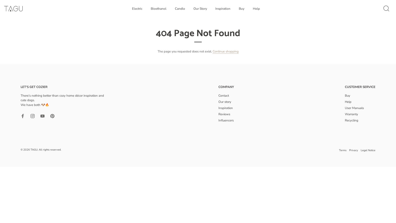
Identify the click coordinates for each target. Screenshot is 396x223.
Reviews (224, 114)
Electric (137, 9)
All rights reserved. (50, 150)
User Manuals (354, 108)
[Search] (386, 8)
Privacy (353, 150)
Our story (224, 102)
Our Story (200, 9)
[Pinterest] (52, 116)
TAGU (34, 150)
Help (256, 9)
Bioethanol (158, 9)
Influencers (226, 120)
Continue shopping (226, 51)
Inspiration (222, 9)
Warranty (351, 114)
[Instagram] (33, 116)
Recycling (351, 120)
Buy (241, 9)
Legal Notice (368, 150)
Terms (342, 150)
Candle (180, 9)
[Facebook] (23, 116)
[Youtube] (42, 116)
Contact (223, 96)
